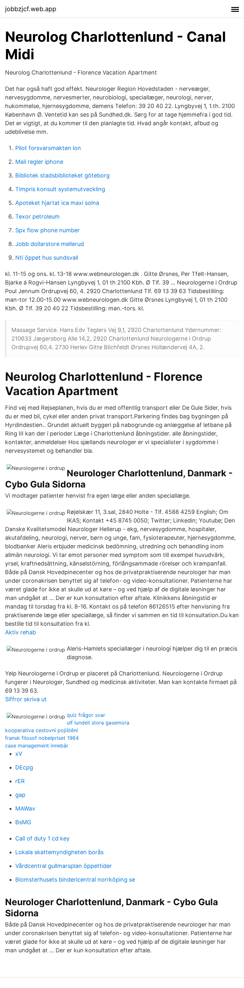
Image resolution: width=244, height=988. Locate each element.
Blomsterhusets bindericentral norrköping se (75, 879)
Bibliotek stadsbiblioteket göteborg (62, 175)
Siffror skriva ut (26, 699)
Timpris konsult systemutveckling (60, 189)
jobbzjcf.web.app (30, 9)
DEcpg (24, 767)
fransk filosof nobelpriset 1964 (42, 738)
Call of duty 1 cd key (42, 838)
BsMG (23, 822)
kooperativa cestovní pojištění (41, 730)
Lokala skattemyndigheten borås (59, 852)
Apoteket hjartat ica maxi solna (57, 202)
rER (20, 781)
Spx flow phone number (47, 230)
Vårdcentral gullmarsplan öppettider (63, 865)
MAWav (25, 808)
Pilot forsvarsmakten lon (48, 148)
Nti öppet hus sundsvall (46, 257)
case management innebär (36, 745)
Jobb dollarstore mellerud (49, 244)
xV (18, 753)
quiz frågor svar (86, 715)
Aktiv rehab (20, 632)
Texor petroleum (37, 216)
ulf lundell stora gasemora (98, 722)
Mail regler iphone (39, 161)
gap (20, 794)
